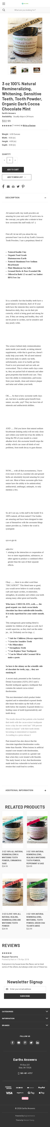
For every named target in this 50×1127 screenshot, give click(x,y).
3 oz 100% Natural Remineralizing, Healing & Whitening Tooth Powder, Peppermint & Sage (35, 857)
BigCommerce (29, 1116)
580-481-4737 (26, 1073)
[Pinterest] (23, 186)
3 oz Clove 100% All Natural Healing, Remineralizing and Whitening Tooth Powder (11, 920)
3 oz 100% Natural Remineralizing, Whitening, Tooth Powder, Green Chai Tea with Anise (35, 920)
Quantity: (6, 154)
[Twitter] (18, 186)
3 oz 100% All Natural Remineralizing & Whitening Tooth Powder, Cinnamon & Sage (12, 857)
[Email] (8, 186)
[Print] (13, 186)
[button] (28, 126)
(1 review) (16, 125)
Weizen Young (28, 1120)
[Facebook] (3, 186)
